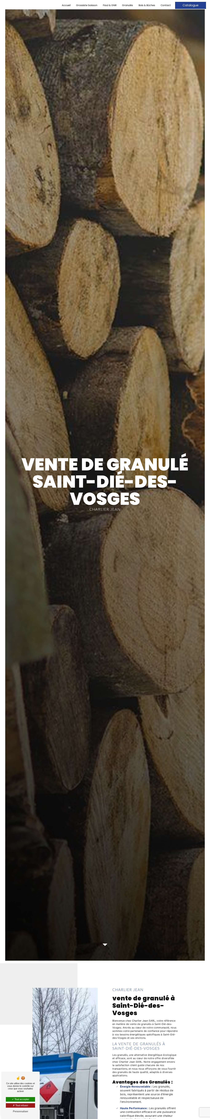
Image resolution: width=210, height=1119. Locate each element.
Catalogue (190, 5)
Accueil (66, 5)
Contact (166, 5)
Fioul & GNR (110, 5)
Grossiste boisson (86, 5)
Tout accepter (21, 1099)
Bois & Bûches (147, 5)
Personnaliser (20, 1111)
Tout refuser (21, 1105)
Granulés (127, 5)
